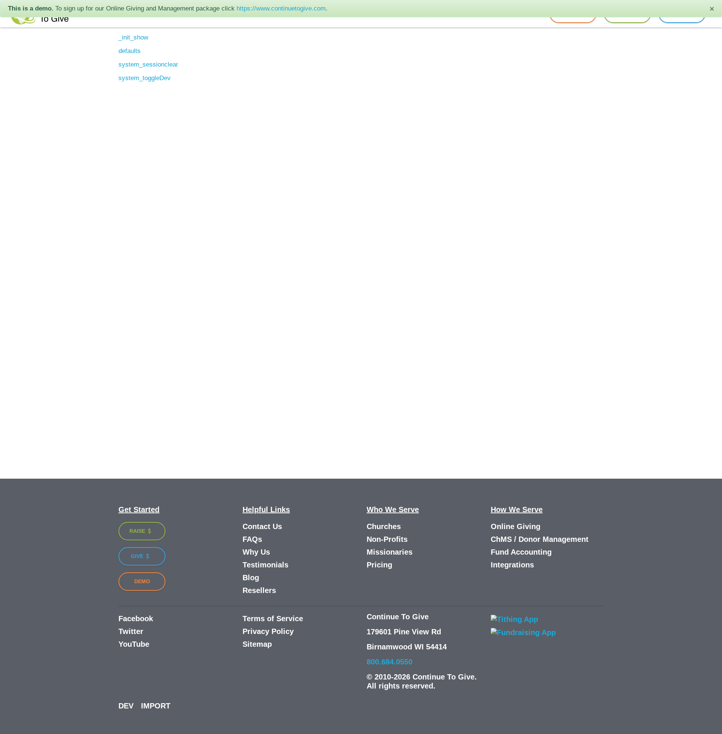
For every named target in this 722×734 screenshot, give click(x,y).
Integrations (512, 565)
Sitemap (257, 644)
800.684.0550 (390, 662)
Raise (138, 531)
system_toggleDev (144, 78)
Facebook (135, 618)
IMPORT (155, 706)
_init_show (133, 37)
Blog (251, 577)
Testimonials (265, 565)
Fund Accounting (521, 552)
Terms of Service (273, 618)
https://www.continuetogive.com (281, 8)
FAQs (252, 539)
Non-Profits (387, 539)
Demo (142, 581)
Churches (384, 526)
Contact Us (262, 526)
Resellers (259, 590)
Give (138, 556)
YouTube (133, 644)
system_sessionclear (148, 64)
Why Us (256, 552)
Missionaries (390, 552)
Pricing (379, 565)
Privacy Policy (268, 631)
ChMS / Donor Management (540, 539)
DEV (125, 706)
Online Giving (515, 526)
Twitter (130, 631)
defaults (129, 51)
